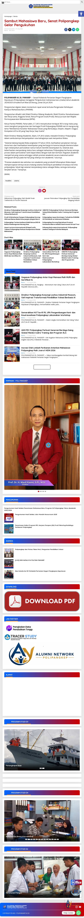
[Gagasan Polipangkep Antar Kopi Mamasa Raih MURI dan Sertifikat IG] (38, 287)
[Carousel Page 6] (39, 839)
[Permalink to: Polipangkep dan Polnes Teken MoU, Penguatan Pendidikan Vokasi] (8, 553)
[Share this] (66, 29)
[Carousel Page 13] (58, 839)
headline (8, 181)
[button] (81, 14)
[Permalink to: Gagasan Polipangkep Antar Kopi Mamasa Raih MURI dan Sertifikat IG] (13, 245)
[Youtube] (44, 190)
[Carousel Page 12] (55, 839)
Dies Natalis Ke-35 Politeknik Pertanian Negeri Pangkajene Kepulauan (40, 571)
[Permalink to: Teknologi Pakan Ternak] (42, 821)
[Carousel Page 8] (45, 839)
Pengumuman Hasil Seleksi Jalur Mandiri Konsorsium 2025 (36, 514)
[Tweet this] (69, 29)
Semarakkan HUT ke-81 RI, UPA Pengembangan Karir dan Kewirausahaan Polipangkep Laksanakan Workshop (51, 257)
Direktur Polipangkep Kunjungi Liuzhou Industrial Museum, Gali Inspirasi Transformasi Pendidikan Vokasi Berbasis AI (22, 212)
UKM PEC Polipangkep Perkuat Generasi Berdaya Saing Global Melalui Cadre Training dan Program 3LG (61, 212)
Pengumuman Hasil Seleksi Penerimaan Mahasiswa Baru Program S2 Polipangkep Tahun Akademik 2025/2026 (40, 509)
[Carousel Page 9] (47, 839)
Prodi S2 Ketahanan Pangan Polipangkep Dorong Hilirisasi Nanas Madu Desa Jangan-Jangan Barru (22, 218)
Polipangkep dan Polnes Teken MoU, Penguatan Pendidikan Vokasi (39, 549)
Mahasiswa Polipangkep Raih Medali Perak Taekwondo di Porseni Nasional (19, 198)
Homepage (8, 16)
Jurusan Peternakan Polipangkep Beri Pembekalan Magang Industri (62, 198)
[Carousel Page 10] (50, 839)
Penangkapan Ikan (14, 765)
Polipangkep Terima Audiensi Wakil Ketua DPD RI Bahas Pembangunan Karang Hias (22, 223)
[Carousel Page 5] (37, 839)
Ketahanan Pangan (14, 893)
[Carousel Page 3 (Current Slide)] (31, 839)
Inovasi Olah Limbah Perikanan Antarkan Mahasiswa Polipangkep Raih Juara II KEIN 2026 (45, 349)
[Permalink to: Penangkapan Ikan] (42, 750)
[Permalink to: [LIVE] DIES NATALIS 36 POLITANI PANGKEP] (8, 564)
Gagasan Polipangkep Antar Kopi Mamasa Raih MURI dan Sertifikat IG (13, 254)
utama (16, 181)
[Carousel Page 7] (42, 839)
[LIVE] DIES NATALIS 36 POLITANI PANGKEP (29, 560)
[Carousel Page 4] (34, 839)
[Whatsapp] (77, 29)
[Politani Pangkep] (42, 6)
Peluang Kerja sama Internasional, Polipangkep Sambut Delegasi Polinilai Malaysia (60, 228)
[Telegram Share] (73, 29)
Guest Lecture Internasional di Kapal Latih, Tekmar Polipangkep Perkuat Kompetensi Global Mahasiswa (22, 229)
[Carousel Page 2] (29, 839)
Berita (16, 16)
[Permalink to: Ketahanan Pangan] (42, 877)
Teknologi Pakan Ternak (16, 836)
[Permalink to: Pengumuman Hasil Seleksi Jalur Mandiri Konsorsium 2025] (8, 518)
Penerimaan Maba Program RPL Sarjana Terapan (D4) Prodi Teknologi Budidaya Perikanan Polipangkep (44, 526)
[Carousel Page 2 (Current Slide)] (43, 768)
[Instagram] (40, 190)
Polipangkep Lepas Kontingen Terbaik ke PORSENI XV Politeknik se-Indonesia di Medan (61, 218)
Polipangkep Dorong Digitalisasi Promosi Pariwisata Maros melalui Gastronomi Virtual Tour (61, 223)
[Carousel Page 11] (52, 839)
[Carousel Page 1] (41, 768)
